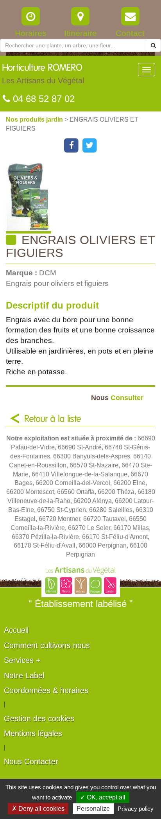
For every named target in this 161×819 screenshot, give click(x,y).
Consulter (117, 397)
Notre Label (24, 675)
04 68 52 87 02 (42, 98)
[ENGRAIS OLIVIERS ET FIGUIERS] (83, 197)
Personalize (93, 808)
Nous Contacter (31, 761)
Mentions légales (33, 733)
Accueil (16, 630)
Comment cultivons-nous (47, 645)
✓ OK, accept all (102, 797)
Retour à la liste (52, 419)
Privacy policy (136, 808)
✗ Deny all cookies (38, 808)
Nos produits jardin (35, 119)
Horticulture (43, 74)
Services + (22, 660)
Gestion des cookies (39, 718)
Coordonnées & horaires (46, 690)
